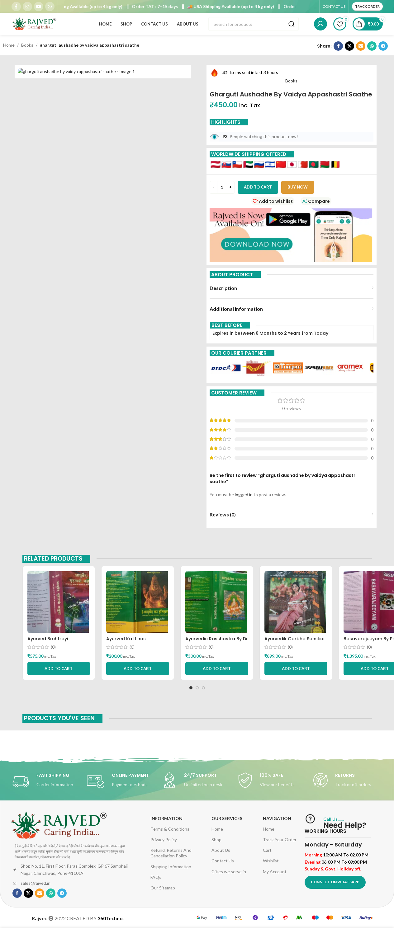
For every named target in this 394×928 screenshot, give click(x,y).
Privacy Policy (163, 839)
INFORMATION (166, 818)
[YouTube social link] (38, 6)
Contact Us (222, 860)
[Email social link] (360, 46)
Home (9, 45)
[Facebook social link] (16, 6)
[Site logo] (35, 23)
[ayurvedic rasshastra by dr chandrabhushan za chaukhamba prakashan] (216, 602)
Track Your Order (280, 839)
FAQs (155, 877)
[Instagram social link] (27, 6)
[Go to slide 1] (190, 687)
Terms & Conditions (169, 829)
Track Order (367, 6)
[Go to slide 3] (203, 687)
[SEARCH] (291, 24)
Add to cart (258, 186)
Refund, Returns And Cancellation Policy (171, 852)
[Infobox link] (46, 781)
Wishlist (271, 860)
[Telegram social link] (383, 46)
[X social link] (349, 46)
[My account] (320, 24)
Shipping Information (170, 866)
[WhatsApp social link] (50, 6)
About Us (220, 850)
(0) (53, 647)
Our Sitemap (162, 887)
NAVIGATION (277, 818)
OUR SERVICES (226, 818)
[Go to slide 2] (197, 687)
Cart (267, 850)
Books (27, 45)
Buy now (297, 186)
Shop (216, 839)
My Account (275, 871)
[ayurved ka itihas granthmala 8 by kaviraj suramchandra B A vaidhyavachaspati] (137, 602)
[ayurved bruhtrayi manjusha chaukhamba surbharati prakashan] (58, 602)
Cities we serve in (228, 871)
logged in (244, 494)
